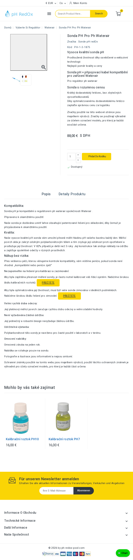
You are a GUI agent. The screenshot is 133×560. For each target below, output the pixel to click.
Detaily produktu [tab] (72, 194)
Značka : (72, 42)
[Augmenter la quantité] (78, 155)
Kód (69, 47)
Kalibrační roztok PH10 (22, 439)
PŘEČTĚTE (48, 283)
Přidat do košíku (97, 156)
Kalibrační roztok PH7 (64, 439)
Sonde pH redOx (88, 42)
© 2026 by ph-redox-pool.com (66, 548)
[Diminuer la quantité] (78, 160)
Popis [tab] (46, 194)
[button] (123, 553)
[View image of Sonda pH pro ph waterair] (17, 79)
